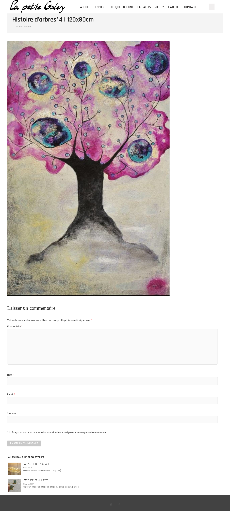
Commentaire (14, 326)
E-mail (11, 394)
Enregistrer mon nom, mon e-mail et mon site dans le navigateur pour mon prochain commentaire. (59, 432)
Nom (10, 374)
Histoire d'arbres (24, 26)
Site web (11, 413)
